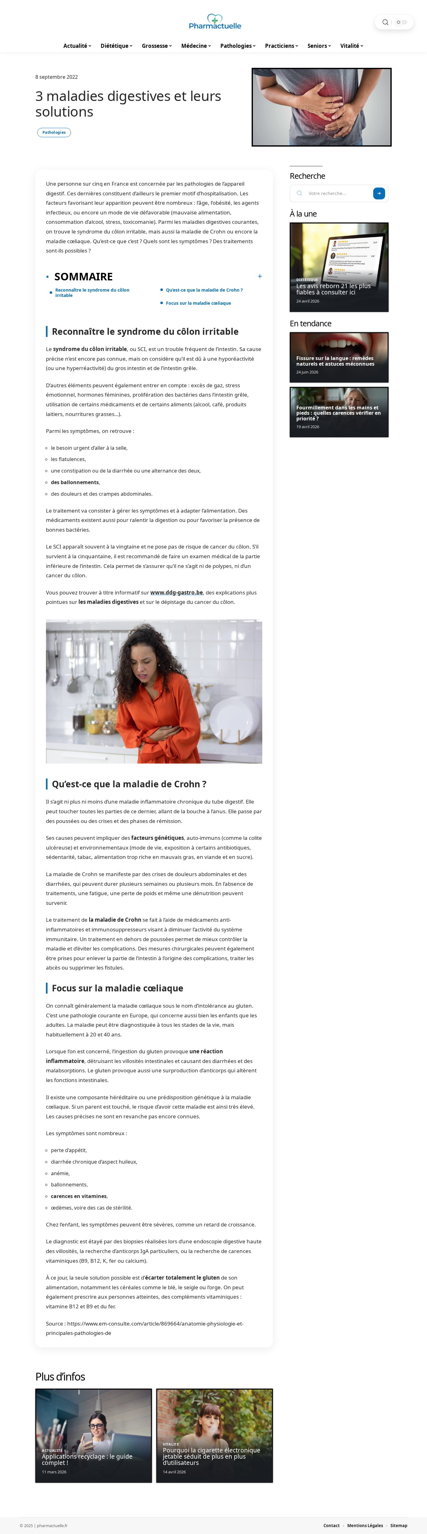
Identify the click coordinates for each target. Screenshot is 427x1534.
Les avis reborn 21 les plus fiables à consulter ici (333, 289)
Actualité (52, 1450)
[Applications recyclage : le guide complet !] (93, 1435)
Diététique (307, 279)
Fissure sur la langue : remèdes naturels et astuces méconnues (335, 361)
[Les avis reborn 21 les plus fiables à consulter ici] (339, 267)
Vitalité (171, 1444)
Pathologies (54, 132)
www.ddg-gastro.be (176, 592)
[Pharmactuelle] (213, 22)
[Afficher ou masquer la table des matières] (187, 276)
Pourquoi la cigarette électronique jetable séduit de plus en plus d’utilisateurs (211, 1456)
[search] (385, 22)
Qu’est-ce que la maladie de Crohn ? (204, 290)
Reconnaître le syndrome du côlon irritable (92, 292)
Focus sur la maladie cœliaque (198, 303)
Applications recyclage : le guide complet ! (87, 1459)
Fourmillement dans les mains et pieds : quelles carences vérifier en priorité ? (338, 413)
